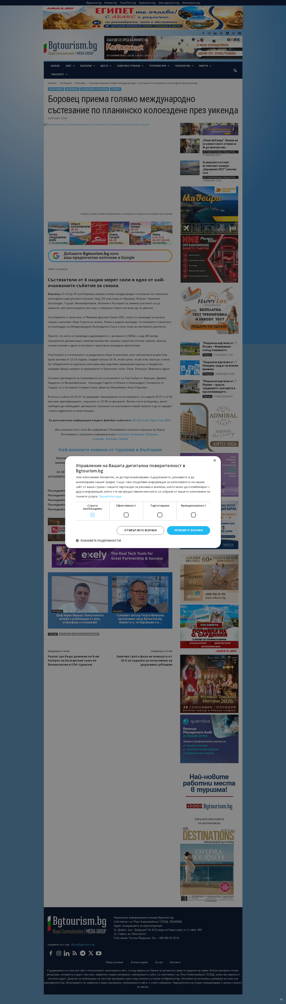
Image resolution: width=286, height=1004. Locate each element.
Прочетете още (110, 496)
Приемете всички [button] (188, 530)
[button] (98, 540)
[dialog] (143, 502)
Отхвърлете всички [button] (140, 530)
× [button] (214, 460)
